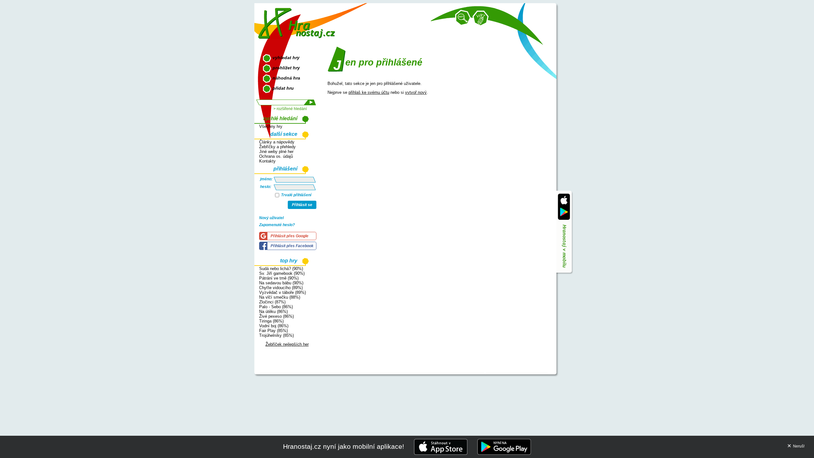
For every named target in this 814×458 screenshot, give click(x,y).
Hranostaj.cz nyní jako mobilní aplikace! (343, 446)
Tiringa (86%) (271, 321)
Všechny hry (270, 126)
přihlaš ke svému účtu (368, 92)
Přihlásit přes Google (289, 236)
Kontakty (267, 161)
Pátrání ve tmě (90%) (279, 278)
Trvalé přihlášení (295, 195)
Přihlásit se (302, 205)
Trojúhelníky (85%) (276, 335)
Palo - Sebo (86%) (276, 306)
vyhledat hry (286, 57)
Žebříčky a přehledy (277, 146)
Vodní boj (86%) (273, 325)
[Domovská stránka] (298, 20)
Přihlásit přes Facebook (292, 246)
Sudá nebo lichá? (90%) (281, 268)
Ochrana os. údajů (276, 156)
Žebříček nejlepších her (287, 344)
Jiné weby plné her (276, 151)
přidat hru (283, 88)
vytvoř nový (416, 92)
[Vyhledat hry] (463, 18)
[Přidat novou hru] (480, 18)
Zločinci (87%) (272, 302)
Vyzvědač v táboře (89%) (282, 292)
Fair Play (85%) (273, 330)
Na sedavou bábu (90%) (281, 283)
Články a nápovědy (276, 142)
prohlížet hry (286, 67)
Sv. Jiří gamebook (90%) (282, 273)
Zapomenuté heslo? (277, 225)
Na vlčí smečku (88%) (279, 297)
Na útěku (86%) (273, 311)
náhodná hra (286, 77)
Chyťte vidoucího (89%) (281, 287)
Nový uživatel (271, 218)
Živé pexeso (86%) (276, 316)
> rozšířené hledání (290, 109)
